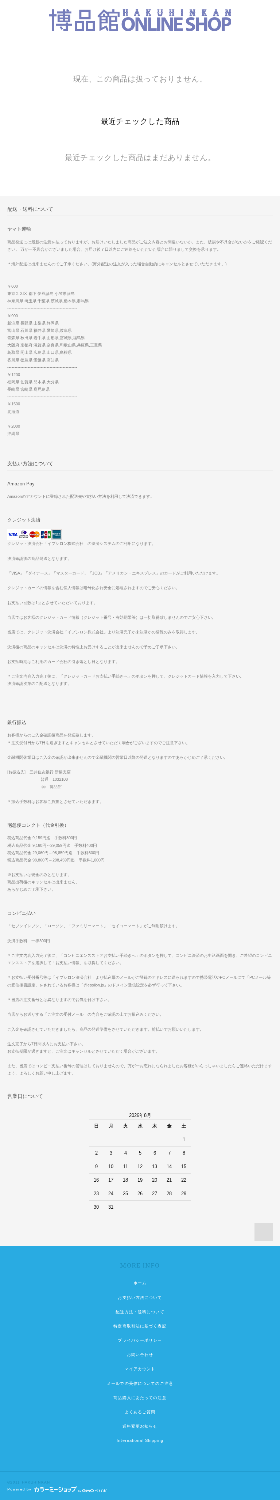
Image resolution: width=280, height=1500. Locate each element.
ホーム (140, 1283)
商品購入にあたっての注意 (139, 1397)
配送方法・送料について (140, 1312)
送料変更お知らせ (140, 1426)
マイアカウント (140, 1369)
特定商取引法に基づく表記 (139, 1326)
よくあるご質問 (140, 1412)
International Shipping (140, 1440)
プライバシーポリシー (140, 1340)
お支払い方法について (140, 1297)
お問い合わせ (140, 1354)
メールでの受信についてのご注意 (140, 1383)
